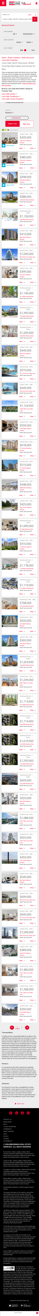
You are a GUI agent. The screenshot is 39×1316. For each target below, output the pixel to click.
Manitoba (12, 1153)
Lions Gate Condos (8, 94)
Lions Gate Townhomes (10, 96)
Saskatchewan (20, 1153)
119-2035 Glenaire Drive (27, 316)
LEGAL (5, 1134)
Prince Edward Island (13, 1157)
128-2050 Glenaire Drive (27, 724)
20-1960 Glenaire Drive (26, 529)
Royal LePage (20, 3)
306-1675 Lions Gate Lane (27, 935)
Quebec (19, 1152)
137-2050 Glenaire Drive (27, 704)
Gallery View (12, 124)
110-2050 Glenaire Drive (27, 764)
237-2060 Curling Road (26, 296)
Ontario (14, 1152)
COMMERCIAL (7, 1129)
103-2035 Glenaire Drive (27, 336)
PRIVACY (6, 1136)
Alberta (24, 1152)
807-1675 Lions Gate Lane (27, 257)
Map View (26, 124)
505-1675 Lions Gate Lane (27, 900)
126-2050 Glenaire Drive (27, 744)
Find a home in (7, 1152)
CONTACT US (7, 1119)
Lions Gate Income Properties (13, 99)
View (31, 148)
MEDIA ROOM (7, 1122)
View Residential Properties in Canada (13, 1187)
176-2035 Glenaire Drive (27, 606)
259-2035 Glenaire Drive (27, 219)
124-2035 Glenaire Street (27, 200)
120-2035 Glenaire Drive (27, 665)
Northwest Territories (25, 1155)
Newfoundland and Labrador (11, 1155)
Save (21, 148)
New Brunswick (28, 1153)
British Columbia (30, 1169)
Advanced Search (8, 25)
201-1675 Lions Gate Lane (27, 917)
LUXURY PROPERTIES (9, 1126)
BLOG (5, 1124)
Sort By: (8, 110)
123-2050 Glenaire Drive (27, 783)
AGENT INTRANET (8, 1131)
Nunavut (26, 1157)
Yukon (21, 1157)
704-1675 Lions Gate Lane (27, 391)
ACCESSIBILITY (7, 1141)
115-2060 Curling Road (26, 568)
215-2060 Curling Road (26, 588)
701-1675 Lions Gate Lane (27, 373)
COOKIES (6, 1138)
